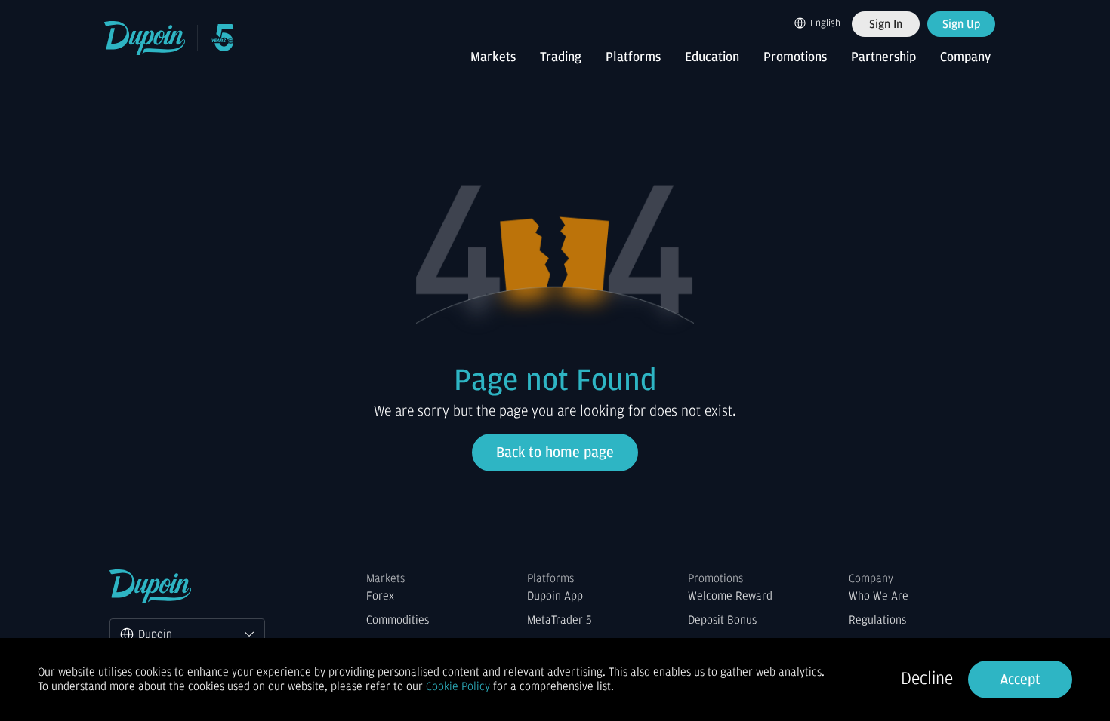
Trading (560, 57)
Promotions (795, 57)
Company (965, 57)
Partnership (883, 57)
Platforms (633, 57)
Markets (493, 57)
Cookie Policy (458, 686)
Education (712, 57)
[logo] (145, 38)
